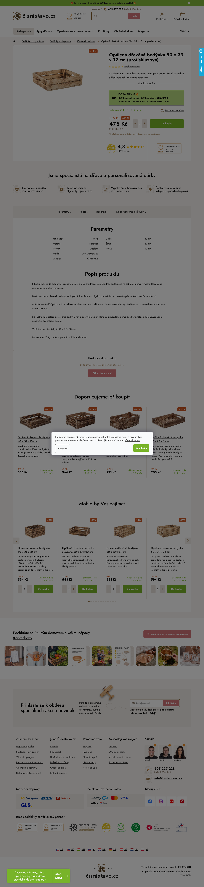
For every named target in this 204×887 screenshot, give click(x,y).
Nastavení (62, 448)
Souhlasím (141, 448)
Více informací (132, 440)
